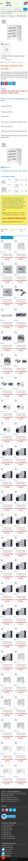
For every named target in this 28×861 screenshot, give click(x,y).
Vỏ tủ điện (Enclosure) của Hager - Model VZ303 (21, 301)
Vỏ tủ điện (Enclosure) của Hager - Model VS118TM (21, 575)
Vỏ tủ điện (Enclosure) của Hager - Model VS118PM (7, 598)
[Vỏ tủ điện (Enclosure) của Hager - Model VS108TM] (20, 611)
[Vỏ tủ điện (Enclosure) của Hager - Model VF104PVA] (7, 428)
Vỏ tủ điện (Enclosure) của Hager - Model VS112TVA (7, 347)
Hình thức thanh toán (7, 845)
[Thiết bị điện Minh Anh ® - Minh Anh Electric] (13, 3)
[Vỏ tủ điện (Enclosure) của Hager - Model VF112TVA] (20, 360)
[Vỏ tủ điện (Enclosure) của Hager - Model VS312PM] (7, 519)
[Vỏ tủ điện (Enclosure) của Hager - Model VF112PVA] (7, 383)
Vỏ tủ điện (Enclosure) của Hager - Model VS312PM (7, 529)
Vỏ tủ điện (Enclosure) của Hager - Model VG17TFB (7, 256)
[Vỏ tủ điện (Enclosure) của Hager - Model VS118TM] (20, 565)
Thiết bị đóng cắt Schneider (9, 836)
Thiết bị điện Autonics (8, 834)
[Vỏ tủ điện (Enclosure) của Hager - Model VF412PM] (7, 702)
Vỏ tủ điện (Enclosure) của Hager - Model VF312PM (21, 734)
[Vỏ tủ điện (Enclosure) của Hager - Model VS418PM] (7, 451)
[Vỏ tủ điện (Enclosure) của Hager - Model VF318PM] (20, 679)
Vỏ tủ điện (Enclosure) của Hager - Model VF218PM (21, 757)
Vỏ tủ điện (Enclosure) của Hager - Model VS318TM (21, 484)
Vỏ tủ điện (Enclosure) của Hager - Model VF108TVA (21, 392)
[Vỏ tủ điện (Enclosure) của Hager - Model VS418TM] (20, 428)
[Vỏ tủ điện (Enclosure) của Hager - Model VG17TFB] (7, 246)
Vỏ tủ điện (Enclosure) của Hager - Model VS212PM (7, 575)
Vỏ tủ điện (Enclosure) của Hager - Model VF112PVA (7, 392)
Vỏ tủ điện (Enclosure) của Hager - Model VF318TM (7, 689)
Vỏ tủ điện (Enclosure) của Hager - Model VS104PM (7, 666)
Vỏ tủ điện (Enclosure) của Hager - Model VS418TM (21, 438)
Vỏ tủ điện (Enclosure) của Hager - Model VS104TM (21, 643)
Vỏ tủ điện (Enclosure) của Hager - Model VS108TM (21, 620)
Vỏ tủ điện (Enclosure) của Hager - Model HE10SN (7, 301)
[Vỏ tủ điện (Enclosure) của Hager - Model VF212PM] (20, 770)
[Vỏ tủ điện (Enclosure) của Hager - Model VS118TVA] (20, 314)
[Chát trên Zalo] (3, 849)
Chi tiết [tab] (3, 88)
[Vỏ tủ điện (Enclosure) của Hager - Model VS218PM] (7, 542)
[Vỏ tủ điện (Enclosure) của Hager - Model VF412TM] (20, 702)
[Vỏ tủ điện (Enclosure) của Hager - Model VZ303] (20, 291)
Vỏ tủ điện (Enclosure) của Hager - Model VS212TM (21, 552)
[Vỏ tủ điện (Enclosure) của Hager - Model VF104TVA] (20, 405)
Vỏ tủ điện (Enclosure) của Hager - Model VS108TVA (21, 347)
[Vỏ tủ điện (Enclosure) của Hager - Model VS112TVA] (7, 337)
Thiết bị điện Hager (7, 827)
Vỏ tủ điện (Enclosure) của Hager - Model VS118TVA (21, 324)
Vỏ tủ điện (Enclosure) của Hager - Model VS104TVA (7, 370)
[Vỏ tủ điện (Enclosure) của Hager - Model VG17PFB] (20, 246)
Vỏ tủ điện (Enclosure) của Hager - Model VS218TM (21, 529)
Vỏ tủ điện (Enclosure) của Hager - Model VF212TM (7, 780)
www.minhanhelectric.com (13, 801)
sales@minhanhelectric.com (12, 799)
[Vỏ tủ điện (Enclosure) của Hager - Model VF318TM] (7, 679)
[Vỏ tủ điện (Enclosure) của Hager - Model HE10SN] (7, 291)
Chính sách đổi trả (7, 851)
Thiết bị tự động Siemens (8, 825)
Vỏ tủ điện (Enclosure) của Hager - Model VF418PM (21, 666)
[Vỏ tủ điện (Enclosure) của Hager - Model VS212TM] (20, 542)
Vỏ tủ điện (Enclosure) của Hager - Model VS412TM (21, 461)
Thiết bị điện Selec (7, 830)
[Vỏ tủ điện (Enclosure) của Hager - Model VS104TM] (20, 633)
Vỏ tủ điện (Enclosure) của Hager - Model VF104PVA (7, 438)
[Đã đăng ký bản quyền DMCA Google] (5, 855)
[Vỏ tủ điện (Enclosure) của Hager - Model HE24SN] (20, 269)
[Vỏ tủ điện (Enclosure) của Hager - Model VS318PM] (7, 497)
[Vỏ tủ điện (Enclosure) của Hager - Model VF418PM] (20, 656)
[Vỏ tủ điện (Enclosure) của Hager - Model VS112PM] (7, 611)
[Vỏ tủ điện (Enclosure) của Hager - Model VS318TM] (20, 474)
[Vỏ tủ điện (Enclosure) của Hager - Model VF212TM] (7, 770)
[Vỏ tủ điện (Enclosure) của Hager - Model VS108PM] (7, 633)
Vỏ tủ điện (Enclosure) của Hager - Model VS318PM (7, 506)
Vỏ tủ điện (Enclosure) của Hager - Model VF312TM (7, 734)
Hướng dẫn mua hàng (8, 847)
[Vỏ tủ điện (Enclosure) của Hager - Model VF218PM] (20, 747)
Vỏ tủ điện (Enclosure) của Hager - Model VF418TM (14, 171)
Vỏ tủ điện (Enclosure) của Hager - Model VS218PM (7, 552)
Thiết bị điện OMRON (8, 829)
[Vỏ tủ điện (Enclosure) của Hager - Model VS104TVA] (7, 360)
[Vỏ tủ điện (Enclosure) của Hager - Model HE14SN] (7, 269)
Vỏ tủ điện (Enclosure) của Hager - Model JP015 (7, 324)
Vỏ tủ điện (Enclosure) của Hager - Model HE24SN (21, 278)
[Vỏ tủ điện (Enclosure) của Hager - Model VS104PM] (7, 656)
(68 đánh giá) (8, 59)
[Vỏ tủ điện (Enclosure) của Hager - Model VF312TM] (7, 725)
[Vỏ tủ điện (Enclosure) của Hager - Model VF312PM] (20, 725)
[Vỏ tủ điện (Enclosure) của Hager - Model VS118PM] (7, 588)
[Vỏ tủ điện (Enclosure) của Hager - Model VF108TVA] (20, 383)
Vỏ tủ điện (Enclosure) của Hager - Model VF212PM (21, 780)
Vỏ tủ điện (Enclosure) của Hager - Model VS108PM (7, 643)
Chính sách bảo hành (8, 849)
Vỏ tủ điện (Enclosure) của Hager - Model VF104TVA (21, 415)
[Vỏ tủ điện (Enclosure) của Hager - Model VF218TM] (7, 747)
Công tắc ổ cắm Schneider (9, 838)
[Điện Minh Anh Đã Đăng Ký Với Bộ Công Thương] (14, 815)
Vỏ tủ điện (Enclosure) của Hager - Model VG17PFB (21, 256)
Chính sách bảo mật (7, 853)
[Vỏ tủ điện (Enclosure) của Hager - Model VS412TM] (20, 451)
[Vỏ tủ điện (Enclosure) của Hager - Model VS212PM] (7, 565)
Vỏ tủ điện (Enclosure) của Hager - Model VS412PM (7, 484)
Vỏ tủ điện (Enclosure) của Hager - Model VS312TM (21, 506)
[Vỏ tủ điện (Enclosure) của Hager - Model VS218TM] (20, 519)
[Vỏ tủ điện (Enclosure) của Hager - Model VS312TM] (20, 497)
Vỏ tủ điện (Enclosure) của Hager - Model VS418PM (7, 461)
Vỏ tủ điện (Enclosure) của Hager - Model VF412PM (7, 712)
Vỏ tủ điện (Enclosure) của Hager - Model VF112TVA (21, 370)
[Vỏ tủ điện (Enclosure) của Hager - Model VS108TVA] (20, 337)
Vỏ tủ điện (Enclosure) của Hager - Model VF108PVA (7, 415)
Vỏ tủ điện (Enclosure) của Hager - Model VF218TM (7, 757)
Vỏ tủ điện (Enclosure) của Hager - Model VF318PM (21, 689)
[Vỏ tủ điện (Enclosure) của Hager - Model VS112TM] (20, 588)
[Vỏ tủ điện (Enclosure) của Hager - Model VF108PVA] (7, 405)
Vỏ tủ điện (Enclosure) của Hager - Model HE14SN (7, 278)
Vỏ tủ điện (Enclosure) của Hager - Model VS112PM (7, 620)
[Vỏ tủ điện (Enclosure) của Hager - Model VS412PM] (7, 474)
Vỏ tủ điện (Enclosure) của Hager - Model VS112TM (21, 598)
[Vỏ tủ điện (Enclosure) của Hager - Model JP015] (7, 314)
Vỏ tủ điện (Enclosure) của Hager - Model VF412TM (21, 712)
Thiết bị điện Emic (7, 832)
